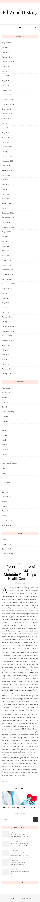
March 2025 (6, 85)
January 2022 (6, 265)
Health (4, 454)
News (4, 473)
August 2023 (6, 175)
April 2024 (5, 137)
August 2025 (6, 66)
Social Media (6, 497)
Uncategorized (7, 520)
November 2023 (8, 161)
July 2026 (5, 47)
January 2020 (6, 374)
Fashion (4, 430)
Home (4, 459)
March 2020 (6, 364)
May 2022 (5, 246)
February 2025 (7, 90)
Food (4, 440)
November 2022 (8, 218)
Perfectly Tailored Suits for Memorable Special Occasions (19, 835)
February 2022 (7, 260)
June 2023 (5, 185)
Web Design (6, 525)
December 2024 (8, 99)
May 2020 (5, 359)
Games (4, 445)
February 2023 (7, 203)
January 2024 (6, 151)
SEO (3, 487)
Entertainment (7, 426)
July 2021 (5, 293)
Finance (4, 435)
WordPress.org (7, 554)
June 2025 (5, 76)
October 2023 (7, 166)
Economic (5, 416)
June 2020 (5, 355)
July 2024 (5, 123)
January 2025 (6, 95)
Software (5, 501)
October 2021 (7, 279)
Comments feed (7, 549)
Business (5, 402)
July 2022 (5, 236)
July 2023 (5, 180)
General (5, 449)
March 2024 (6, 142)
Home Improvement (9, 464)
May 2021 (5, 303)
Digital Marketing (8, 412)
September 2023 (8, 170)
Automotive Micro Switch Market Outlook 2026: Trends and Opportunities (19, 854)
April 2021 (5, 307)
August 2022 (6, 232)
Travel (4, 516)
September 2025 (8, 62)
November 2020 (8, 331)
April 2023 (5, 194)
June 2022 (5, 241)
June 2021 (5, 298)
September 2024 (8, 114)
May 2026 (5, 52)
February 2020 (7, 369)
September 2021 (8, 284)
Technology (6, 511)
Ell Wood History (20, 12)
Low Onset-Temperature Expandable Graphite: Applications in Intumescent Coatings (18, 863)
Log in (4, 539)
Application (6, 388)
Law (3, 468)
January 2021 (6, 322)
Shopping (5, 492)
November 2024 (8, 104)
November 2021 (8, 274)
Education (5, 421)
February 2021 (7, 317)
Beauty (4, 397)
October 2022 (7, 222)
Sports (4, 506)
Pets (3, 478)
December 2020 (8, 326)
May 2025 (5, 81)
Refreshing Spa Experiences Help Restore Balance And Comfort (19, 845)
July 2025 (5, 71)
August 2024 (6, 118)
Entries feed (6, 544)
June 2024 (5, 128)
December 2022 (8, 213)
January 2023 (6, 208)
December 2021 (8, 270)
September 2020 (8, 340)
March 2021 (6, 312)
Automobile (6, 393)
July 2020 (5, 350)
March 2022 (6, 255)
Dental (4, 407)
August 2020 (6, 345)
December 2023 (8, 156)
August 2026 (6, 43)
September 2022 (8, 227)
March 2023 (6, 199)
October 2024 (7, 109)
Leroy (6, 781)
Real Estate (6, 482)
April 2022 (5, 251)
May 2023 (5, 189)
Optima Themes (26, 898)
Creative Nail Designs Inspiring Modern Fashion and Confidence (19, 873)
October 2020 (7, 336)
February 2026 (7, 57)
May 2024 (5, 133)
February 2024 (7, 147)
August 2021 (6, 288)
